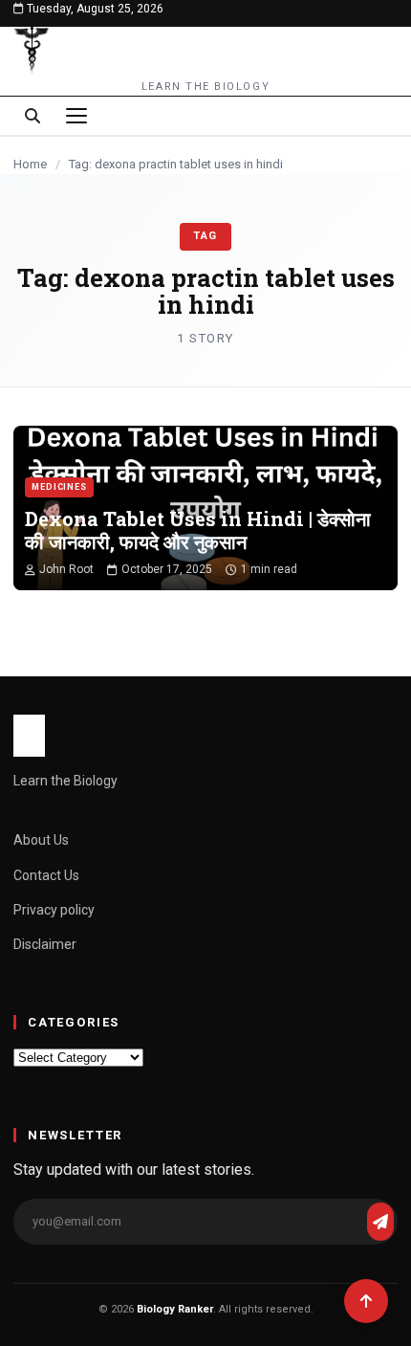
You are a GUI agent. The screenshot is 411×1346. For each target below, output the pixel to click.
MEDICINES (59, 487)
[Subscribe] (380, 1222)
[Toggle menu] (76, 116)
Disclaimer (44, 944)
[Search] (32, 116)
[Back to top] (366, 1301)
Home (30, 164)
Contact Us (46, 875)
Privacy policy (54, 909)
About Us (41, 840)
